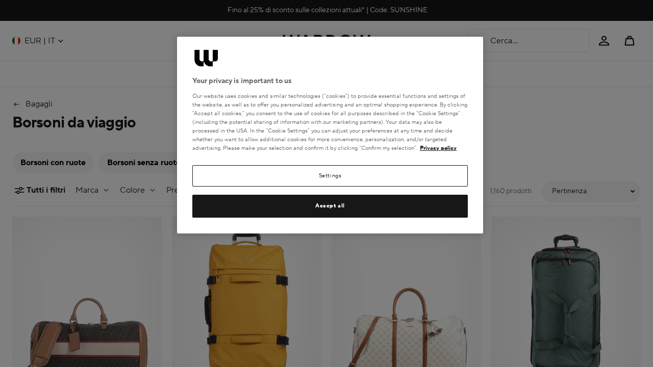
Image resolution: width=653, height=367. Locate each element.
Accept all (330, 205)
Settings (330, 175)
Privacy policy (438, 148)
